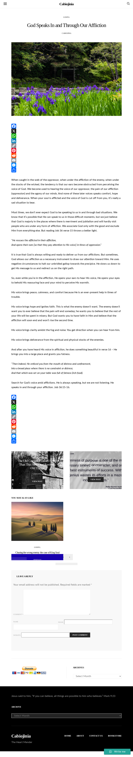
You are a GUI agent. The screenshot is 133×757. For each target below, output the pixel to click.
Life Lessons (37, 458)
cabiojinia (66, 33)
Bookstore (115, 736)
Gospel (66, 17)
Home (67, 736)
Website (17, 635)
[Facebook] (66, 126)
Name (15, 622)
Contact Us (96, 736)
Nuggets (96, 459)
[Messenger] (66, 165)
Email (60, 622)
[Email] (66, 160)
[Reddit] (66, 155)
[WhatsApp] (66, 135)
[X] (66, 131)
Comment (18, 614)
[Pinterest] (66, 150)
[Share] (66, 170)
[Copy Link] (66, 145)
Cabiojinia (66, 4)
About (80, 736)
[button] (58, 564)
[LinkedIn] (66, 140)
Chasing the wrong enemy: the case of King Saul (37, 552)
